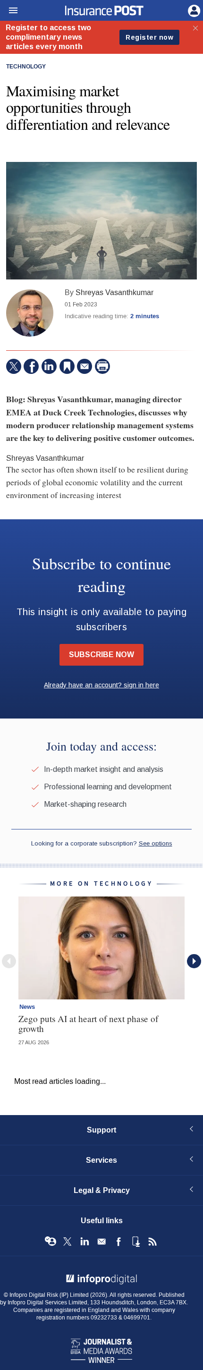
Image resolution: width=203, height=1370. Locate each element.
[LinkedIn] (49, 366)
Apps (135, 1241)
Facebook (118, 1241)
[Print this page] (102, 366)
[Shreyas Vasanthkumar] (29, 313)
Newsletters (101, 1241)
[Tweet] (13, 366)
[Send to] (84, 366)
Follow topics (50, 1241)
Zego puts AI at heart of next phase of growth (88, 1023)
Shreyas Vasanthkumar (114, 292)
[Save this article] (67, 366)
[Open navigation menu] (9, 11)
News (27, 1007)
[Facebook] (31, 366)
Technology (26, 67)
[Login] (193, 9)
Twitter (67, 1241)
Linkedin (84, 1241)
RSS (152, 1241)
